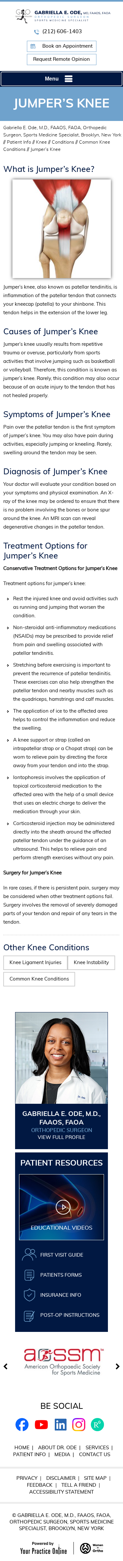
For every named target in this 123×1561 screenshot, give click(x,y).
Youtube (41, 1424)
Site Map (95, 1478)
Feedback (39, 1485)
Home (22, 1447)
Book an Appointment (67, 46)
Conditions (63, 142)
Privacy (26, 1478)
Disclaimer (60, 1478)
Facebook (22, 1424)
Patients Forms (61, 1275)
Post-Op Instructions (69, 1315)
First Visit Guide (61, 1255)
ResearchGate (97, 1424)
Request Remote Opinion (61, 59)
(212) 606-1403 (62, 31)
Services (97, 1447)
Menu (52, 79)
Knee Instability (91, 962)
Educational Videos (61, 1228)
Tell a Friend (78, 1485)
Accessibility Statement (61, 1492)
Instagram (79, 1424)
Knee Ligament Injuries (35, 962)
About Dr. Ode (57, 1447)
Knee (41, 142)
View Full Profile (61, 1137)
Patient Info (19, 142)
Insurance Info (60, 1295)
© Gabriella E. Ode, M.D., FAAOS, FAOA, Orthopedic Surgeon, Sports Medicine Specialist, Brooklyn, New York (62, 1522)
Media (62, 1454)
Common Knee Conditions (39, 979)
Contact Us (94, 1454)
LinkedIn (60, 1424)
